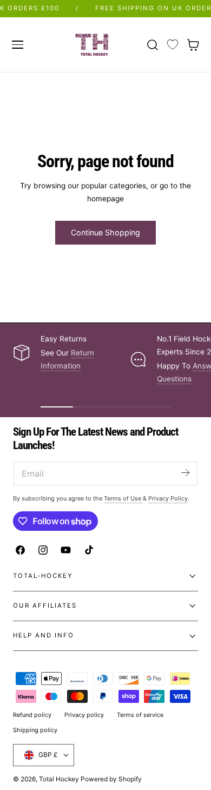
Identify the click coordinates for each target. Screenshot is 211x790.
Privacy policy (84, 715)
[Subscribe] (185, 472)
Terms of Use (123, 498)
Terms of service (140, 715)
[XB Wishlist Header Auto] (172, 45)
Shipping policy (35, 730)
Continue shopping (105, 232)
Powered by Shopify (111, 779)
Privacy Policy (168, 498)
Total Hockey (59, 779)
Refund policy (32, 715)
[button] (17, 44)
